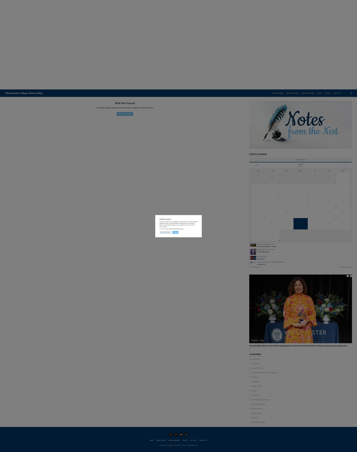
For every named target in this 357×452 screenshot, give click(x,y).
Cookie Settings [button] (165, 232)
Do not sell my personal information (172, 229)
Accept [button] (175, 232)
